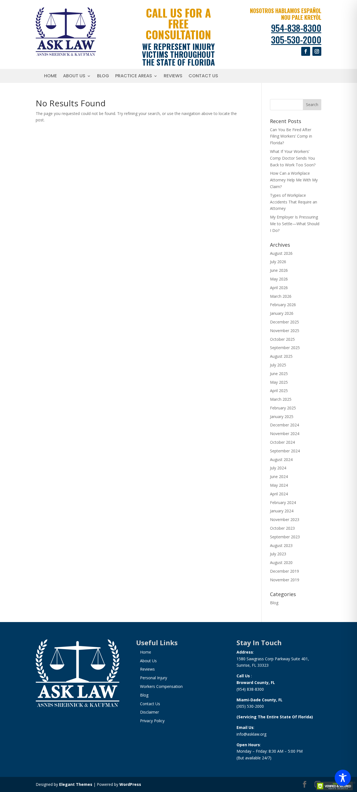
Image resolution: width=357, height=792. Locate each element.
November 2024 (284, 433)
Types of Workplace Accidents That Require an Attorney (293, 202)
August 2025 (281, 356)
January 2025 (281, 416)
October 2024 (282, 442)
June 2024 (279, 476)
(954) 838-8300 (250, 689)
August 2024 (281, 459)
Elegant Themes (75, 784)
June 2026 (279, 270)
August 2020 (281, 562)
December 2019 (284, 571)
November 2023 (284, 519)
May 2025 (279, 382)
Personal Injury (153, 677)
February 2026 (283, 304)
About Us (74, 76)
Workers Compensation (161, 686)
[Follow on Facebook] (305, 51)
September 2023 (285, 536)
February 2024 (283, 502)
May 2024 (279, 485)
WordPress (130, 784)
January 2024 (281, 510)
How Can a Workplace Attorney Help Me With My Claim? (294, 180)
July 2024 (278, 468)
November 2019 (284, 579)
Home (50, 76)
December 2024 (284, 425)
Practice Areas (133, 76)
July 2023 (278, 553)
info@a (243, 734)
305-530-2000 (296, 39)
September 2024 (285, 450)
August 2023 (281, 545)
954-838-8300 (296, 27)
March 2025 (280, 399)
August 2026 (281, 253)
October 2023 (282, 528)
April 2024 (279, 493)
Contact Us (203, 76)
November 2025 (284, 330)
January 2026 (281, 313)
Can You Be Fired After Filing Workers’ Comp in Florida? (291, 136)
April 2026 (279, 287)
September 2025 (285, 347)
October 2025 (282, 339)
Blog (103, 76)
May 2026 (279, 279)
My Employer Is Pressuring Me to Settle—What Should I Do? (294, 223)
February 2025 (283, 408)
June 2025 (279, 373)
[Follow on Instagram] (316, 51)
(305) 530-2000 (250, 706)
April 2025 (279, 390)
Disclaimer (149, 712)
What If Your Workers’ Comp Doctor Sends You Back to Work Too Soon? (292, 158)
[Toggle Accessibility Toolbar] (342, 777)
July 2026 (278, 261)
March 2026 (280, 296)
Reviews (173, 76)
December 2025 (284, 322)
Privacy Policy (152, 720)
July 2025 (278, 365)
